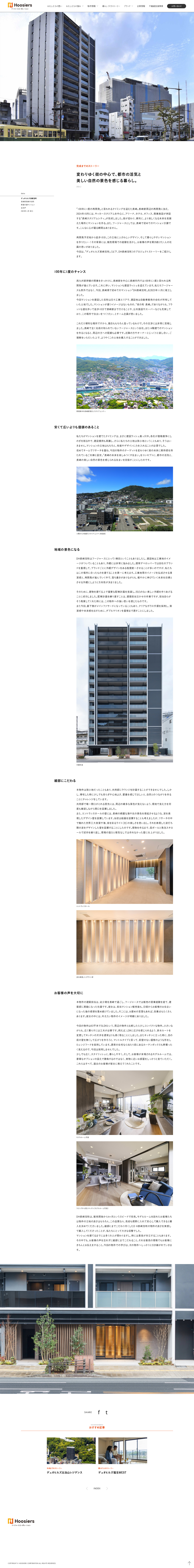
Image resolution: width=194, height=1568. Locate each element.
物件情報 (91, 6)
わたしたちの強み (73, 6)
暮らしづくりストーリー (111, 6)
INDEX (97, 1488)
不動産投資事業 (156, 6)
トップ (10, 1507)
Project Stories (44, 1507)
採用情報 (109, 1543)
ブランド (127, 6)
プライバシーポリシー (149, 1543)
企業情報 (141, 6)
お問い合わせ (177, 6)
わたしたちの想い (54, 6)
